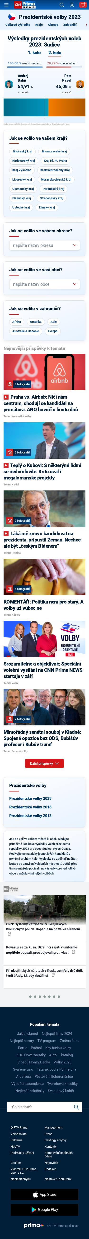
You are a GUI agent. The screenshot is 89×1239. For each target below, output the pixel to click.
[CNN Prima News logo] (25, 5)
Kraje (39, 24)
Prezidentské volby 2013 (30, 815)
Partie (22, 1048)
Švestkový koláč (61, 1091)
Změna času (69, 1041)
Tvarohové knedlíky (62, 1084)
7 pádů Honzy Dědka (34, 1062)
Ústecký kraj (21, 207)
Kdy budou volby (58, 1048)
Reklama (17, 1140)
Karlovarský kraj (23, 160)
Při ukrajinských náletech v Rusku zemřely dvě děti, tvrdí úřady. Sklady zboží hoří (44, 973)
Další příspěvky (42, 763)
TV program (46, 1041)
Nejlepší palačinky (29, 1091)
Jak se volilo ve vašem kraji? (38, 138)
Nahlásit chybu (21, 1179)
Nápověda (51, 1163)
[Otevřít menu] (6, 5)
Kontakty (50, 1146)
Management (53, 1127)
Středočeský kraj (51, 198)
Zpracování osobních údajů (59, 1154)
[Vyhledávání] (62, 5)
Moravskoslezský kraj (56, 179)
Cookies (16, 1163)
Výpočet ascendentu (27, 1084)
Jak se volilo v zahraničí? (35, 308)
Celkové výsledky (17, 24)
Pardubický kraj (53, 189)
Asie (54, 321)
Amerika (36, 321)
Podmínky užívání (22, 1153)
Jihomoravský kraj (54, 151)
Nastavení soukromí (58, 1179)
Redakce (50, 1169)
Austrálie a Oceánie (25, 331)
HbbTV (15, 1146)
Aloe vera (23, 1076)
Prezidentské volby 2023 (30, 798)
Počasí (36, 1048)
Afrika (16, 321)
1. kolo (34, 53)
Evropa (52, 331)
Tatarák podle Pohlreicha (56, 1069)
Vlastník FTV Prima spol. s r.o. (23, 1170)
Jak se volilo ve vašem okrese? (41, 231)
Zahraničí (70, 24)
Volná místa (19, 1134)
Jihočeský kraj (22, 151)
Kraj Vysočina (21, 170)
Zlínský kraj (47, 207)
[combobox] (42, 245)
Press (48, 1134)
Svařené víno (23, 1069)
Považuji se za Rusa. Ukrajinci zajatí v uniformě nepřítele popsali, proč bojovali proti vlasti (41, 949)
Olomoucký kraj (23, 189)
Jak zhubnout (27, 1033)
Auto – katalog (61, 1055)
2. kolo (54, 53)
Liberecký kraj (22, 179)
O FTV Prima (19, 1127)
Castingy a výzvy (55, 1140)
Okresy (53, 24)
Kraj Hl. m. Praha (55, 160)
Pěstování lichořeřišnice (54, 1076)
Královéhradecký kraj (55, 170)
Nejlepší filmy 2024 (57, 1033)
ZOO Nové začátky (31, 1055)
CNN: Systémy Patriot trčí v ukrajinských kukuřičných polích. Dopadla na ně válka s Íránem (43, 926)
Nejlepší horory (22, 1041)
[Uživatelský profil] (72, 5)
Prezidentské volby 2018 (30, 807)
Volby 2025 (62, 1062)
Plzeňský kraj (21, 198)
